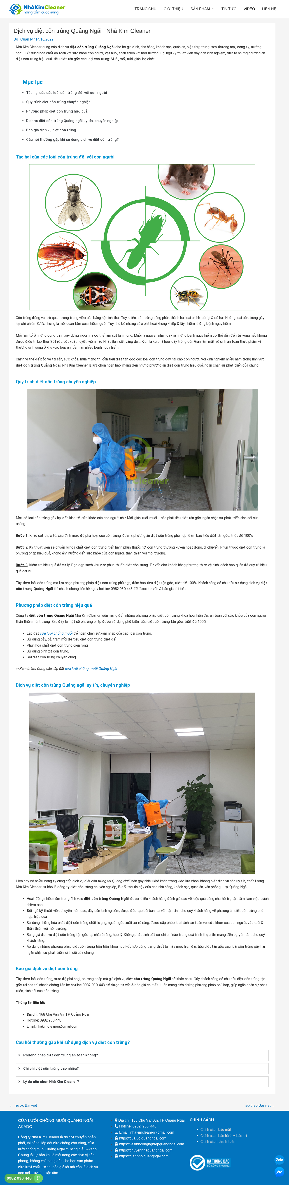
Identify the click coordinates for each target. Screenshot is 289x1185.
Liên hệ (269, 9)
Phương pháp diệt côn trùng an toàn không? (60, 1055)
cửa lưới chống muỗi (56, 633)
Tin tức (228, 9)
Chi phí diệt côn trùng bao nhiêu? (51, 1068)
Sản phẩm (200, 9)
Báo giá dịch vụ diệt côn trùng (51, 130)
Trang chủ (145, 9)
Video (249, 9)
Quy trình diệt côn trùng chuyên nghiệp (58, 102)
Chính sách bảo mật (215, 1129)
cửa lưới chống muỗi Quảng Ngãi (91, 669)
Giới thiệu (173, 9)
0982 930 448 (19, 1178)
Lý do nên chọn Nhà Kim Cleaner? (51, 1081)
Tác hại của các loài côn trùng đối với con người (66, 93)
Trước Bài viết (23, 1105)
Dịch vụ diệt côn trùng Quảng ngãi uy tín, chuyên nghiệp (72, 121)
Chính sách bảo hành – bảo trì (223, 1136)
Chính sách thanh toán (217, 1141)
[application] (212, 9)
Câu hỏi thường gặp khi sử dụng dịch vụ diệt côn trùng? (72, 139)
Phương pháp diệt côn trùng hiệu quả (57, 111)
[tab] (142, 1055)
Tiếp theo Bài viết (259, 1105)
